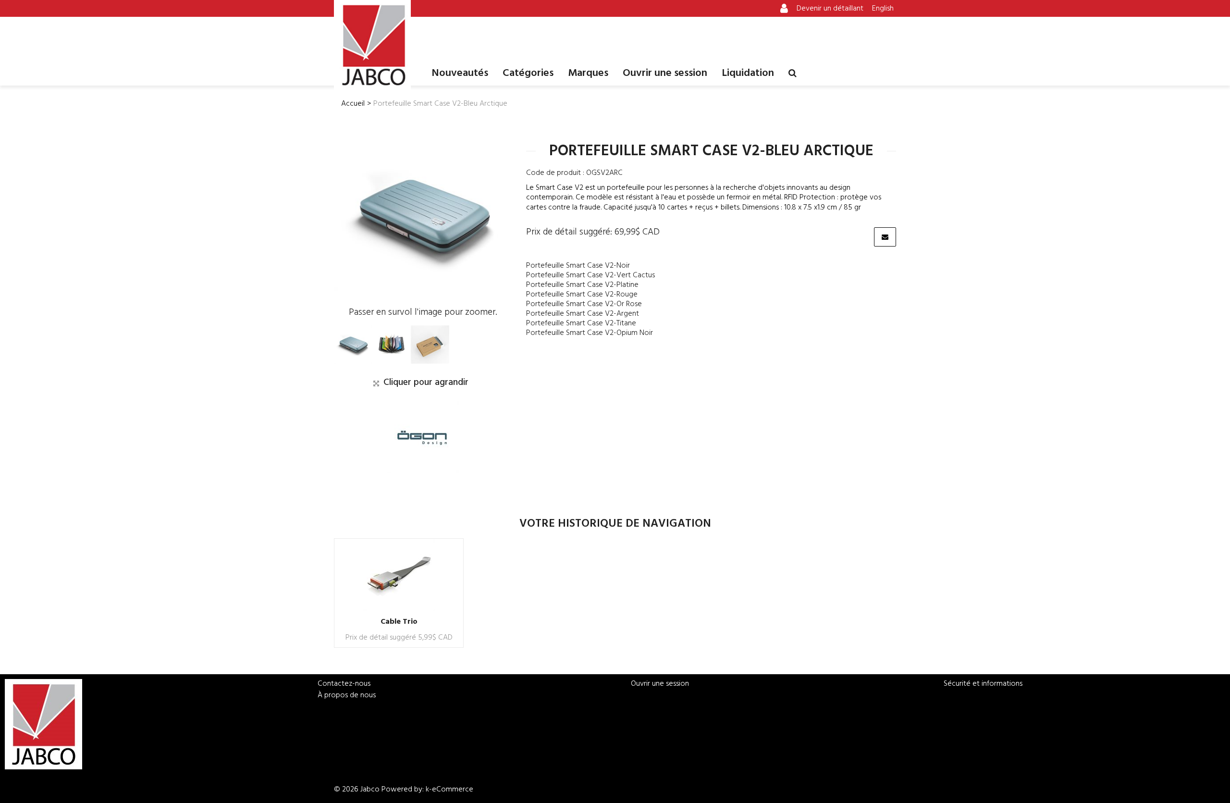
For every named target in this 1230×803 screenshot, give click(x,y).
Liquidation (748, 73)
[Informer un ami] (885, 237)
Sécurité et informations (983, 684)
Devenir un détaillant (830, 8)
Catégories (528, 73)
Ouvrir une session (665, 73)
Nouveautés (459, 73)
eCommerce (452, 789)
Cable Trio (399, 622)
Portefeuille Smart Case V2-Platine (582, 285)
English (883, 8)
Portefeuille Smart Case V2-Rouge (582, 294)
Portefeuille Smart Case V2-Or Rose (584, 304)
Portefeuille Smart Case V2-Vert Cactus (590, 275)
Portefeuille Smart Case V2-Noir (578, 265)
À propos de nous (347, 695)
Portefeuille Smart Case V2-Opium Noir (589, 333)
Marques (588, 73)
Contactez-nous (344, 684)
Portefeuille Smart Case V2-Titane (581, 323)
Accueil (353, 104)
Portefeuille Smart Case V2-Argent (582, 314)
